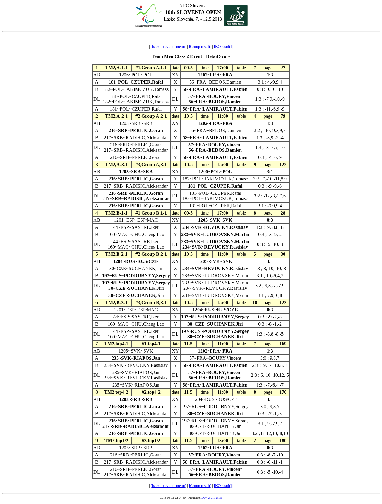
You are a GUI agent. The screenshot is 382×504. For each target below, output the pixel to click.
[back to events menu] (168, 46)
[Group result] (200, 46)
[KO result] (223, 46)
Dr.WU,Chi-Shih (211, 497)
